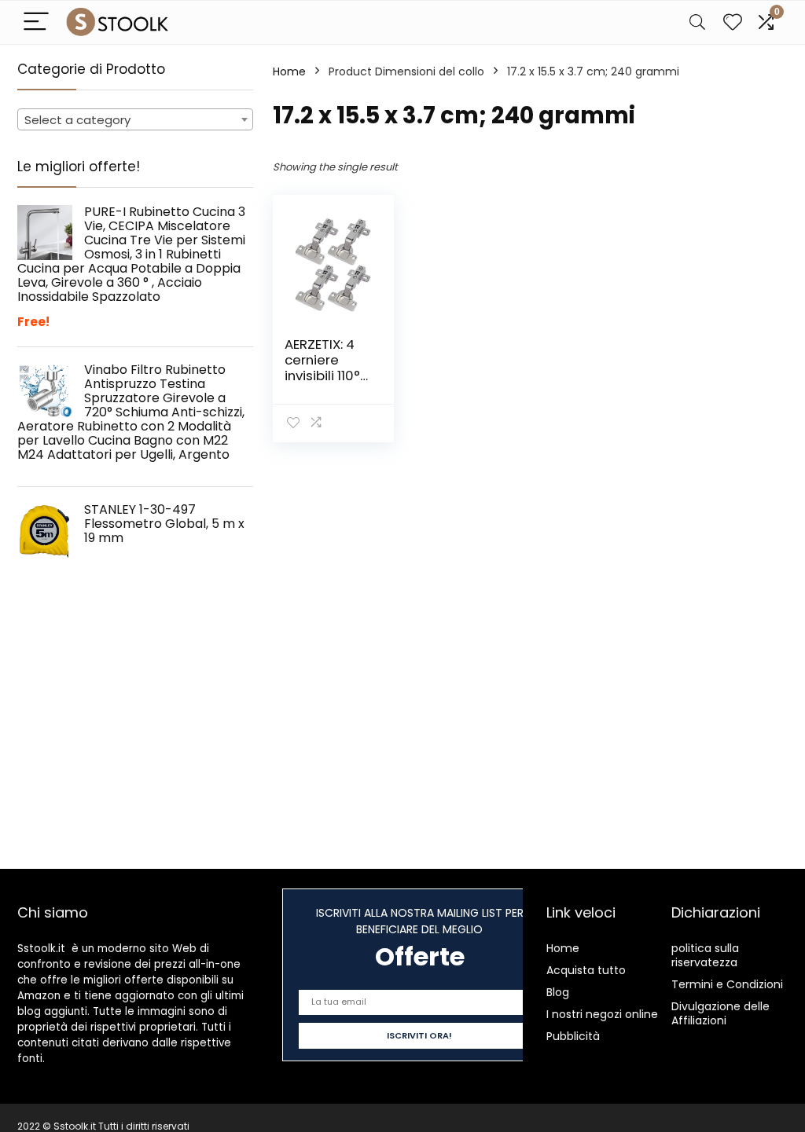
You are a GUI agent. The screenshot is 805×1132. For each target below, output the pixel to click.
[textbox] (135, 120)
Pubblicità (573, 1036)
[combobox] (135, 119)
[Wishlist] (732, 22)
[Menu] (36, 22)
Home (289, 71)
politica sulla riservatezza (705, 955)
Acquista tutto (586, 970)
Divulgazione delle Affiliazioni (720, 1013)
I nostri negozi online (602, 1014)
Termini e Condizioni (727, 984)
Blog (557, 992)
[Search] (697, 22)
